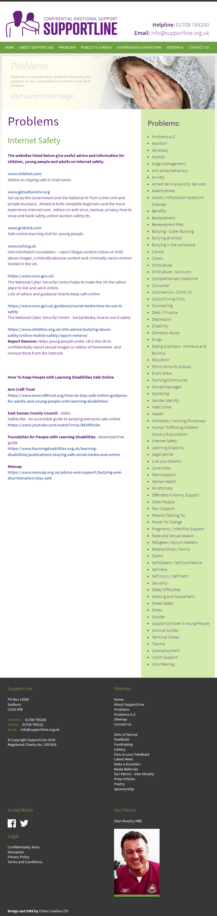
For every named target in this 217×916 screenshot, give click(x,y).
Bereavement (163, 218)
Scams (157, 556)
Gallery (119, 749)
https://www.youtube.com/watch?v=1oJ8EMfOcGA (54, 425)
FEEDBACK (175, 47)
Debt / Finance (165, 312)
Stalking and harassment (173, 596)
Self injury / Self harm (170, 576)
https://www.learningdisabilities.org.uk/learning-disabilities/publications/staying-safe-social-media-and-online (64, 451)
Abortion (159, 143)
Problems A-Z (163, 137)
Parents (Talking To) (168, 515)
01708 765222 (32, 724)
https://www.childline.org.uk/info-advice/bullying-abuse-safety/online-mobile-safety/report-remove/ (59, 332)
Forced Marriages (167, 387)
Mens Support (164, 474)
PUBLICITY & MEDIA (96, 47)
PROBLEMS (67, 47)
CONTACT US (199, 47)
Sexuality (160, 583)
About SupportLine (129, 704)
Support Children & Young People (180, 623)
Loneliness (161, 468)
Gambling (160, 393)
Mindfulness (162, 488)
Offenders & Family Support (175, 495)
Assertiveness (163, 190)
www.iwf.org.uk (22, 246)
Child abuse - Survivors (171, 272)
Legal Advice (162, 454)
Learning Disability (168, 447)
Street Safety (163, 603)
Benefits (159, 211)
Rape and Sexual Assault (172, 535)
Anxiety (158, 177)
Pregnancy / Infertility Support (178, 529)
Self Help (159, 569)
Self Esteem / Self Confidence (177, 562)
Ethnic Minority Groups (171, 366)
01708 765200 (192, 25)
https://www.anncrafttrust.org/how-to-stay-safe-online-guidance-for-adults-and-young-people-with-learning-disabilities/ (68, 398)
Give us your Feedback (132, 754)
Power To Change (167, 522)
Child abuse (162, 265)
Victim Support (165, 657)
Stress (157, 610)
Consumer (161, 285)
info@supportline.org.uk (180, 33)
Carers (157, 258)
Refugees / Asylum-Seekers (174, 542)
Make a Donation (127, 764)
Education (161, 359)
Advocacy (160, 150)
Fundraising (123, 744)
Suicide (158, 617)
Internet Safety (164, 441)
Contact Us (122, 724)
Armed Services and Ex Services (179, 184)
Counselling (162, 305)
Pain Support (163, 508)
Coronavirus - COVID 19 (172, 292)
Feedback (121, 739)
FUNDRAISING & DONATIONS (139, 47)
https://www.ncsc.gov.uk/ (31, 276)
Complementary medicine (175, 278)
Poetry (119, 784)
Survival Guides (165, 630)
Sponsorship (124, 789)
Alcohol (158, 157)
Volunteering (163, 664)
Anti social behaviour (170, 170)
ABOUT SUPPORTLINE (36, 47)
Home (119, 699)
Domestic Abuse (165, 333)
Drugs (157, 339)
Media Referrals (126, 769)
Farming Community (170, 380)
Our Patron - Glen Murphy (134, 773)
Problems (121, 709)
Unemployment (165, 650)
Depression (161, 319)
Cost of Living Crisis (168, 299)
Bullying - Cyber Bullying (173, 231)
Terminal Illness (165, 637)
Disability (160, 326)
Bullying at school (167, 238)
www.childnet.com (25, 173)
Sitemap (120, 719)
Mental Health (164, 481)
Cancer (158, 251)
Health (157, 414)
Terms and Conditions (25, 861)
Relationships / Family (171, 549)
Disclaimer (16, 852)
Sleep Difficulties (166, 589)
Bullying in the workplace (173, 245)
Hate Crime (161, 407)
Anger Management (169, 163)
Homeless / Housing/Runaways (179, 421)
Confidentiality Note (23, 847)
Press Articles (124, 779)
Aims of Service (126, 734)
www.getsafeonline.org (29, 192)
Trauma (158, 644)
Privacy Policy (18, 856)
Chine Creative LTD (38, 911)
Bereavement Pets (167, 224)
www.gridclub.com (25, 228)
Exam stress (162, 373)
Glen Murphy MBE (128, 821)
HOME (9, 47)
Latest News (123, 759)
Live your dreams (166, 461)
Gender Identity (165, 400)
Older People (163, 502)
